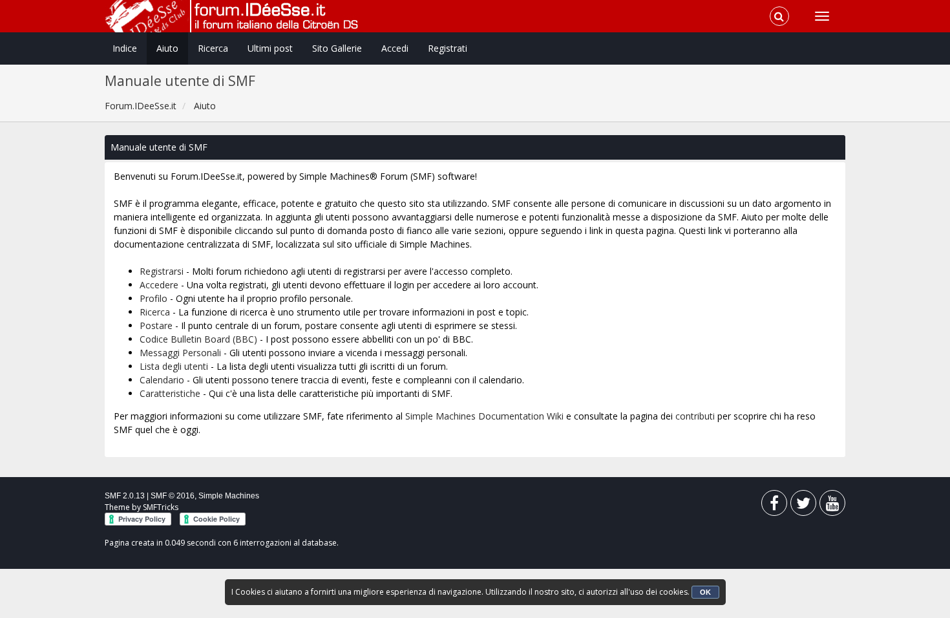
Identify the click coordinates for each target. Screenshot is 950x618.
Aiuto (167, 48)
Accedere (159, 285)
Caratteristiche (170, 393)
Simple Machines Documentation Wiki (484, 416)
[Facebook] (774, 505)
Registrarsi (162, 271)
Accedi (394, 48)
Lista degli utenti (174, 366)
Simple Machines (228, 495)
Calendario (162, 380)
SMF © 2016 (173, 495)
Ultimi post (270, 48)
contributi (695, 416)
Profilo (153, 298)
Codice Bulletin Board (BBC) (198, 339)
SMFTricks (160, 507)
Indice (124, 48)
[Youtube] (832, 505)
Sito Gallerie (337, 48)
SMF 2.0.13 (125, 495)
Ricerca (213, 48)
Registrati (447, 48)
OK (705, 592)
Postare (156, 325)
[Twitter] (803, 505)
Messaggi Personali (180, 352)
